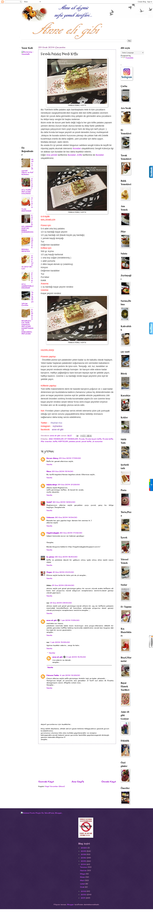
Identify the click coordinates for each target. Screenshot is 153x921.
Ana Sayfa (78, 781)
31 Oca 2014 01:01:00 (63, 572)
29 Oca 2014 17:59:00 (70, 458)
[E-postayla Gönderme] (77, 435)
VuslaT (49, 502)
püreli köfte (86, 441)
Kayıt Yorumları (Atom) (55, 786)
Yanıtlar (52, 653)
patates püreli (75, 441)
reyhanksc (57, 426)
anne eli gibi (57, 429)
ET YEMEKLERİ (71, 439)
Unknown (50, 517)
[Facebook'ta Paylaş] (88, 436)
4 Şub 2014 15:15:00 (76, 657)
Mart (82, 880)
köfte (55, 441)
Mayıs (83, 874)
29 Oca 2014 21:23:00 (69, 484)
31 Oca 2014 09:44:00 (63, 585)
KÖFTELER (63, 441)
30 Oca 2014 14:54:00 (66, 517)
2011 (83, 898)
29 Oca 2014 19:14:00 (62, 471)
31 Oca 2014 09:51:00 (61, 603)
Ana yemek (52, 155)
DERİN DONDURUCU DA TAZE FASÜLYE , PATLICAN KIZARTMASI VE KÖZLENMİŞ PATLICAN (27, 322)
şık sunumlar (97, 441)
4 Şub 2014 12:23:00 (70, 675)
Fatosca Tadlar (52, 675)
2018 (84, 854)
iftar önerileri (46, 441)
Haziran (83, 870)
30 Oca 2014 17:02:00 (71, 533)
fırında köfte (108, 439)
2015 (84, 861)
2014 (84, 864)
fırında (82, 439)
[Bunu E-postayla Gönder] (81, 436)
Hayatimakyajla (52, 533)
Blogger (70, 904)
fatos (48, 471)
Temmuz (84, 867)
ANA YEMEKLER (56, 439)
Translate (129, 58)
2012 (84, 894)
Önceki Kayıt (108, 781)
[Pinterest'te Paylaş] (90, 436)
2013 (84, 891)
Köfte (79, 155)
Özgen (49, 572)
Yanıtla (49, 464)
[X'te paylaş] (86, 436)
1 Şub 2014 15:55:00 (60, 642)
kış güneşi (50, 557)
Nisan (82, 877)
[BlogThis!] (84, 436)
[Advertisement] (77, 762)
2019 (84, 851)
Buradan (77, 148)
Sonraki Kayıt (46, 781)
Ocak (82, 887)
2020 (84, 848)
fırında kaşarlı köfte (93, 439)
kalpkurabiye (51, 484)
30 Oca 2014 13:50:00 (64, 502)
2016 (84, 858)
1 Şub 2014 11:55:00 (69, 620)
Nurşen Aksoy (52, 458)
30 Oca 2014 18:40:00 (66, 557)
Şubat (82, 884)
